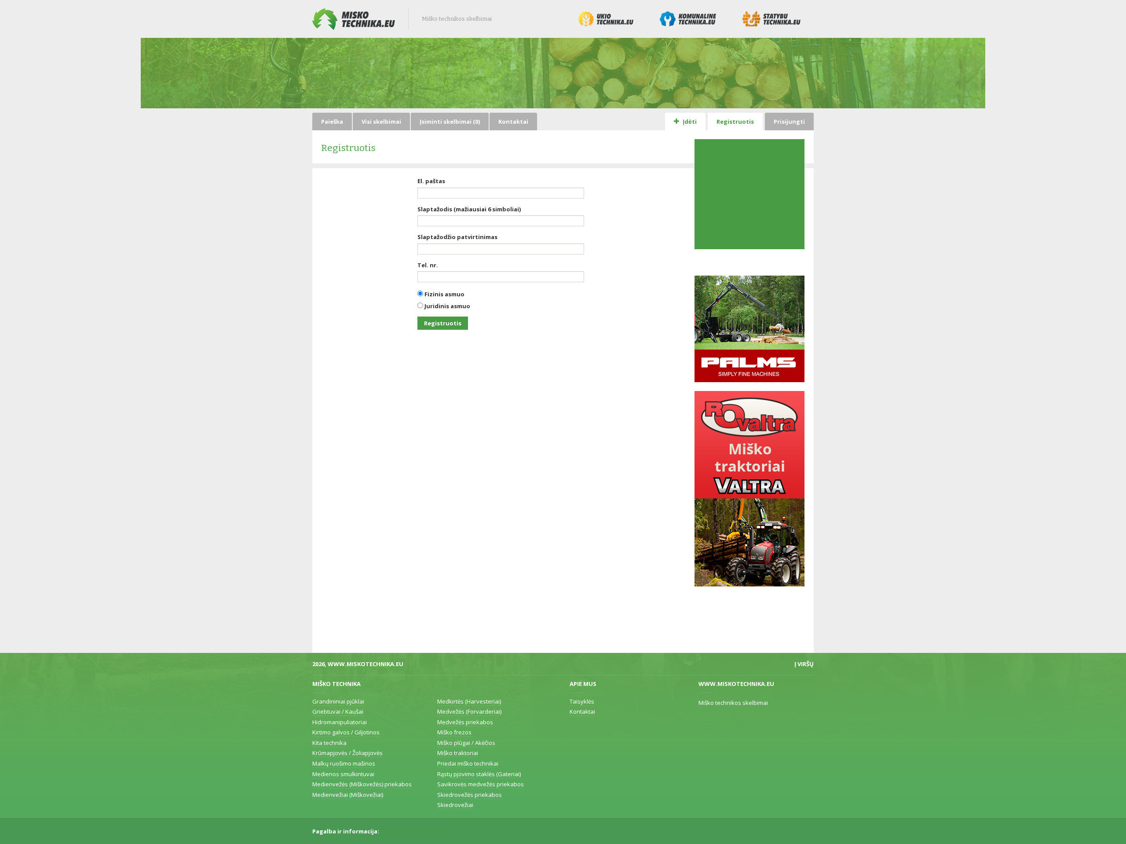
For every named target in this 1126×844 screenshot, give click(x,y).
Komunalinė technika (688, 18)
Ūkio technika (605, 18)
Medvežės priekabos (465, 722)
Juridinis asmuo (446, 306)
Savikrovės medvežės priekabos (480, 784)
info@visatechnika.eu (409, 831)
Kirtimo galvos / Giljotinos (346, 732)
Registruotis (735, 121)
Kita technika (329, 743)
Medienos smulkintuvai (343, 774)
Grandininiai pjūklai (338, 701)
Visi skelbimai (381, 121)
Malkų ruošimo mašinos (343, 763)
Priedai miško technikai (467, 763)
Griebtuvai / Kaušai (337, 711)
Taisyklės (582, 701)
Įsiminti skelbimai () (450, 121)
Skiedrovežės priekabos (469, 795)
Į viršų (804, 664)
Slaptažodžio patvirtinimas (457, 237)
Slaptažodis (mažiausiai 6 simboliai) (469, 209)
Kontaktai (513, 121)
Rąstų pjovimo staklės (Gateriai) (479, 774)
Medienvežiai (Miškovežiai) (347, 795)
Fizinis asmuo (443, 294)
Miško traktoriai (457, 753)
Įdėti (689, 121)
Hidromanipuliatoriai (339, 722)
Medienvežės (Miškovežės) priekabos (362, 784)
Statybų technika (771, 18)
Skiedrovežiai (455, 805)
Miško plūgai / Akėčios (466, 743)
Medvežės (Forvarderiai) (469, 711)
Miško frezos (454, 732)
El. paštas (431, 181)
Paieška (332, 121)
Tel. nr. (427, 265)
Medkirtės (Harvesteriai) (469, 701)
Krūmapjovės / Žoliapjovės (347, 753)
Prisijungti (789, 121)
